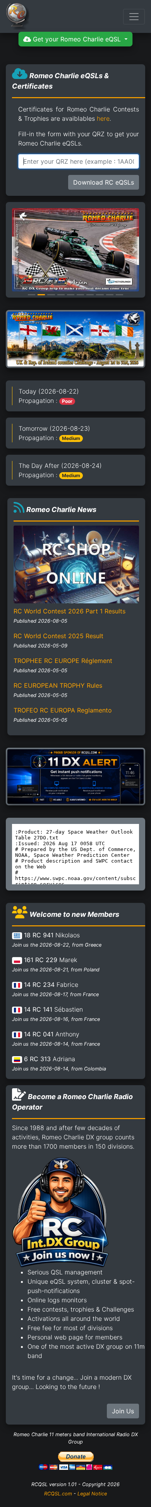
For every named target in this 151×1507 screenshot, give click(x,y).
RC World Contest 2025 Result (58, 636)
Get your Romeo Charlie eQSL (77, 39)
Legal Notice (92, 1494)
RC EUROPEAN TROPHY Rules (58, 685)
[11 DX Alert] (75, 776)
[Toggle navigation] (134, 16)
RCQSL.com (58, 1494)
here (103, 118)
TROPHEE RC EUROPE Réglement (63, 660)
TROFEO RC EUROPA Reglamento (63, 710)
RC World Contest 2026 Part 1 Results (69, 611)
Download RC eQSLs (103, 182)
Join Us (123, 1411)
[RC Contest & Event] (75, 338)
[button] (16, 250)
